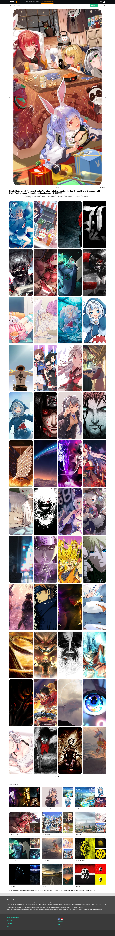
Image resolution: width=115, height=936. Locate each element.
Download (93, 5)
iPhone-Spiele (9, 920)
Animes (28, 196)
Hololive (43, 196)
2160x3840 (13, 917)
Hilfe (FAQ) (59, 926)
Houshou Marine (51, 196)
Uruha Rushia (77, 196)
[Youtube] (62, 920)
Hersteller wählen (60, 921)
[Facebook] (59, 920)
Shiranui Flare (60, 196)
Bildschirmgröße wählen (61, 923)
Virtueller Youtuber (36, 196)
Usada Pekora (85, 196)
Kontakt (59, 924)
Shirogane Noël (68, 196)
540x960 (8, 917)
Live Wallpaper (9, 923)
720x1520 (17, 917)
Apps (8, 926)
